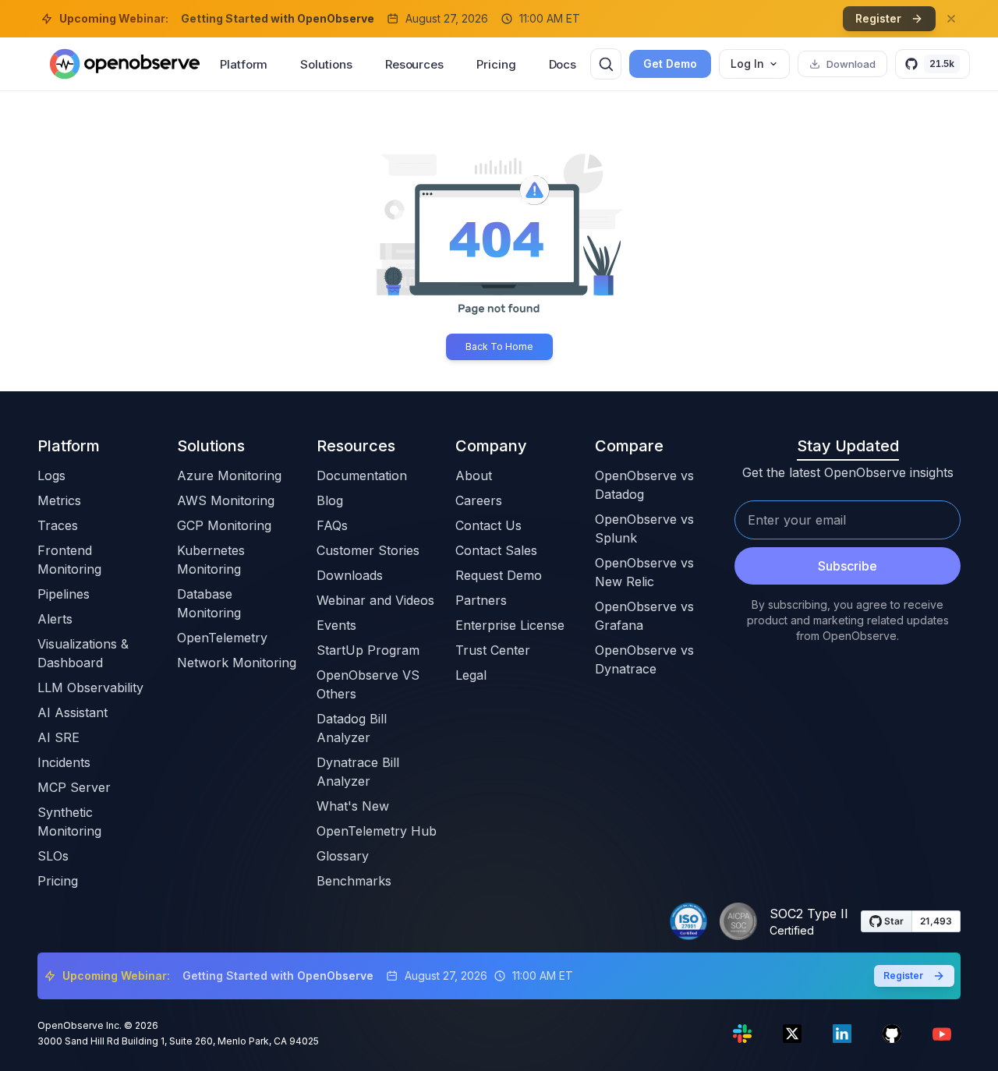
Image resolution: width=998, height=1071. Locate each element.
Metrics (59, 500)
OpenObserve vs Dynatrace (644, 659)
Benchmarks (354, 881)
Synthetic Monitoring (69, 821)
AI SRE (58, 737)
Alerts (55, 619)
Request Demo (498, 575)
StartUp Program (368, 650)
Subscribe (847, 566)
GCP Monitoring (224, 525)
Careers (478, 500)
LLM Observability (90, 687)
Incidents (63, 762)
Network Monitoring (236, 662)
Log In (747, 63)
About (473, 475)
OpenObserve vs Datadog (644, 485)
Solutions (326, 64)
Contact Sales (496, 550)
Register (878, 18)
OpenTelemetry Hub (377, 831)
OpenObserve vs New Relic (644, 572)
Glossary (343, 856)
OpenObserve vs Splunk (644, 528)
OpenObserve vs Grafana (644, 616)
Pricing (495, 64)
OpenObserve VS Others (368, 684)
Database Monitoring (209, 603)
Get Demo (670, 63)
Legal (471, 675)
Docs (563, 64)
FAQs (332, 525)
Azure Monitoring (229, 475)
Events (336, 625)
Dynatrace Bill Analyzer (358, 772)
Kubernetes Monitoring (211, 560)
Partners (481, 600)
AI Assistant (72, 712)
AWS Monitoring (225, 500)
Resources (414, 64)
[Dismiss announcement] (951, 18)
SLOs (53, 856)
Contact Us (488, 525)
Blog (330, 500)
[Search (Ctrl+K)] (605, 64)
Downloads (350, 575)
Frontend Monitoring (69, 560)
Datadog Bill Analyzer (352, 728)
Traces (57, 525)
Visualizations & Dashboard (83, 653)
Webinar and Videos (375, 600)
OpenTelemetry (222, 637)
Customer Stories (368, 550)
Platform (243, 64)
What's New (353, 806)
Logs (51, 475)
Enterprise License (509, 625)
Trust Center (492, 650)
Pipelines (63, 594)
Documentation (362, 475)
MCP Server (74, 787)
